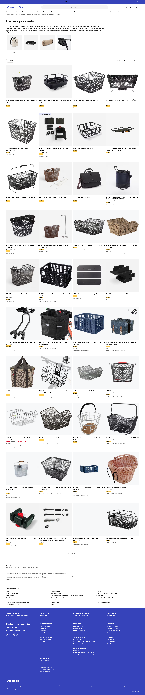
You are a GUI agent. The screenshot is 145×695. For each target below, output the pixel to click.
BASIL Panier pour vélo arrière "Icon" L (51, 438)
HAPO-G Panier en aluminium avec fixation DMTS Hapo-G (87, 438)
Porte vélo (98, 591)
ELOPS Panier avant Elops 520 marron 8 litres (53, 197)
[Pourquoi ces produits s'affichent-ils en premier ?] (117, 60)
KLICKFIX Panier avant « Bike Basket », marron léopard (20, 392)
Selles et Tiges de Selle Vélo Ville (104, 597)
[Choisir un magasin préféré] (126, 7)
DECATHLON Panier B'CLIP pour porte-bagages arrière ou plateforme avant (55, 101)
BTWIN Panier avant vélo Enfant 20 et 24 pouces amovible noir (20, 294)
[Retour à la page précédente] (67, 553)
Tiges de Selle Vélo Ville (12, 604)
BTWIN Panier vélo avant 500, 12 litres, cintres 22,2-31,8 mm (21, 101)
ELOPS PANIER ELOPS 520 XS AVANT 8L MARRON (53, 245)
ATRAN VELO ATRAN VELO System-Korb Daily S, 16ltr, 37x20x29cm (55, 488)
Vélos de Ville (99, 595)
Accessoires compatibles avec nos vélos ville (18, 602)
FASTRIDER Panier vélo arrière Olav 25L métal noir (121, 538)
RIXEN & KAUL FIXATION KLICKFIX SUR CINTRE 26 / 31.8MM (21, 539)
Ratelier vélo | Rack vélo (12, 600)
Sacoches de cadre (31, 51)
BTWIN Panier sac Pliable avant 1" (83, 197)
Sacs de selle (64, 51)
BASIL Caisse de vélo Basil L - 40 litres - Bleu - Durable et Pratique (89, 343)
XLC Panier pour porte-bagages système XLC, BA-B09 (122, 438)
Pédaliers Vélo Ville (56, 602)
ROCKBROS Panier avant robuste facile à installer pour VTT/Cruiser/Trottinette (54, 392)
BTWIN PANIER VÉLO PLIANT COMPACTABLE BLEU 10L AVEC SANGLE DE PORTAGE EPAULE (122, 198)
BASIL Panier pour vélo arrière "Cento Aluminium (20, 438)
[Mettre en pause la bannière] (135, 2)
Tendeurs (8, 591)
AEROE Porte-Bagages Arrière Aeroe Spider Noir (20, 342)
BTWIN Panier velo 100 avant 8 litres (17, 148)
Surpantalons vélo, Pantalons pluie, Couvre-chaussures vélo (67, 595)
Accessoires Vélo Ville (12, 593)
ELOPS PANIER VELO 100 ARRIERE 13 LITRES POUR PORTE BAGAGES (87, 101)
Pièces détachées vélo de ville (104, 602)
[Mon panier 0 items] (137, 7)
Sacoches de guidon (47, 51)
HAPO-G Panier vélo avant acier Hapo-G (118, 391)
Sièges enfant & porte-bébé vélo (59, 597)
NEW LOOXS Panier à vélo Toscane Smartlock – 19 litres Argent (21, 488)
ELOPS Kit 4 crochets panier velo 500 (117, 294)
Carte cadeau (134, 11)
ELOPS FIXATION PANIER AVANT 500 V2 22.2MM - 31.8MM (53, 149)
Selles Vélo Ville (55, 600)
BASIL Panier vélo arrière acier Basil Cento (85, 391)
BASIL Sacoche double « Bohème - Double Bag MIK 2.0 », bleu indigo (121, 343)
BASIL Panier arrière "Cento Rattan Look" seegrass (121, 245)
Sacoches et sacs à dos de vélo (14, 51)
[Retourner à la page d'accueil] (15, 7)
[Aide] (130, 7)
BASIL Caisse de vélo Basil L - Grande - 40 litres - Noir (55, 294)
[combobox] (133, 60)
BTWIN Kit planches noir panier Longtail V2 (86, 294)
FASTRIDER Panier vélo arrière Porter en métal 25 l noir (89, 245)
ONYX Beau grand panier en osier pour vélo (119, 487)
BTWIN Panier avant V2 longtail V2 (83, 148)
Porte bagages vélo (56, 591)
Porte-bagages (10, 595)
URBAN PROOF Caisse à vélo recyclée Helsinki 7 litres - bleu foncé (89, 488)
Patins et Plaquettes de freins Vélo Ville (106, 593)
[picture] (22, 81)
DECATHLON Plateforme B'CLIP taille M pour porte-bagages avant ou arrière (121, 149)
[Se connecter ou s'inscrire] (133, 7)
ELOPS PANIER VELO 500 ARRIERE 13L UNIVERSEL (20, 197)
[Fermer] (138, 2)
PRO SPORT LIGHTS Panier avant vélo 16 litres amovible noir (53, 343)
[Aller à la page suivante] (78, 553)
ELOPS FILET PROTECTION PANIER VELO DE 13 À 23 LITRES (121, 101)
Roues (52, 604)
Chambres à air (10, 597)
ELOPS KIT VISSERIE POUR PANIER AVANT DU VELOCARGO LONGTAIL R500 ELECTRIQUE (52, 539)
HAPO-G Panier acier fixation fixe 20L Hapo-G (87, 538)
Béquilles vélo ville (56, 593)
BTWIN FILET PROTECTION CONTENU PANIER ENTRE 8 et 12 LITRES (22, 246)
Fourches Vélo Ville (101, 600)
